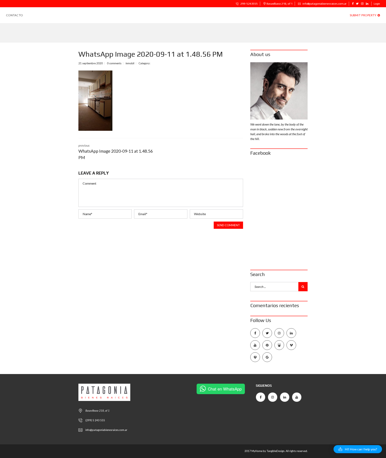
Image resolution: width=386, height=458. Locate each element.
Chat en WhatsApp (225, 389)
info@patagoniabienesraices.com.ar (324, 3)
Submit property (363, 15)
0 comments (114, 63)
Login (377, 3)
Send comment (228, 225)
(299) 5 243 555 (95, 420)
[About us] (279, 91)
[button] (358, 449)
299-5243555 (249, 3)
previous (115, 151)
